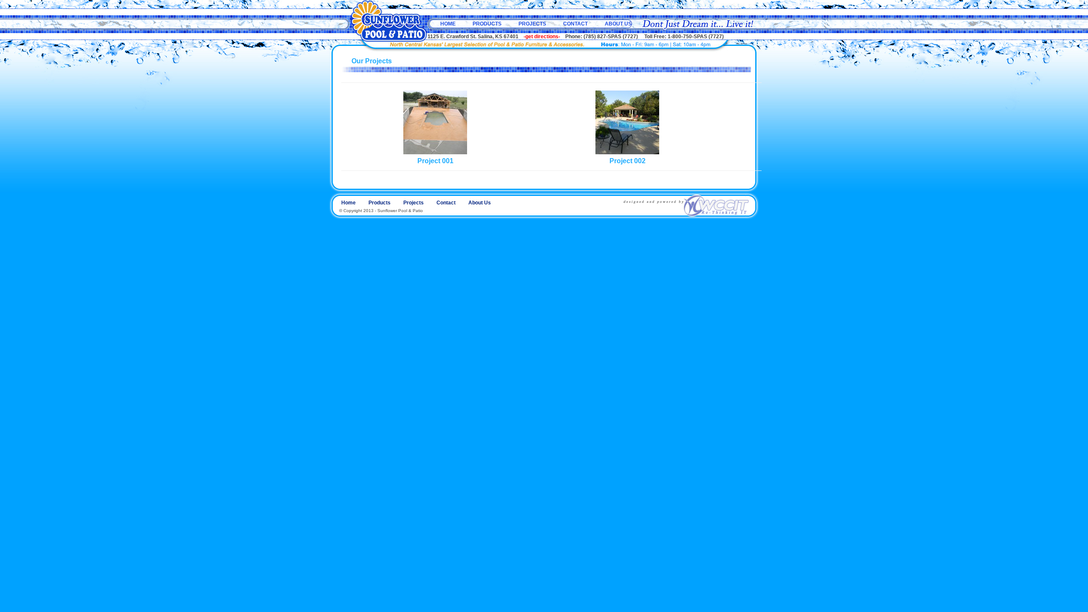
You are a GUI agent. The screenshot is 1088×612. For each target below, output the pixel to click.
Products (487, 24)
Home (448, 24)
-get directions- (542, 37)
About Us (618, 24)
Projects (532, 24)
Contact (575, 24)
